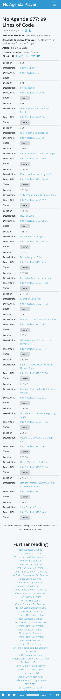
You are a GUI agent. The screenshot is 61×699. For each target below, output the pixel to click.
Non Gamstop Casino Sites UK (30, 622)
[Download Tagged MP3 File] (30, 30)
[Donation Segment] (30, 298)
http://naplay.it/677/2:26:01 (34, 324)
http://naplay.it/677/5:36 (32, 117)
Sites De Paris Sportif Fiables (30, 665)
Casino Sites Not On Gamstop (30, 593)
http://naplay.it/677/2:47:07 (34, 491)
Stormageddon (27, 87)
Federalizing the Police (31, 257)
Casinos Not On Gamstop (31, 615)
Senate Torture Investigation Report (38, 153)
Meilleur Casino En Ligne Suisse (30, 680)
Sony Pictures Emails (30, 507)
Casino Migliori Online (30, 644)
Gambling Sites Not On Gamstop (30, 571)
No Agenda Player (19, 4)
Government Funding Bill (32, 236)
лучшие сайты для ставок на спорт (30, 658)
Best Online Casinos (30, 578)
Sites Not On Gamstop (30, 633)
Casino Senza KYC (30, 673)
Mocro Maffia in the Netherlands (36, 278)
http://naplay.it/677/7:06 (32, 137)
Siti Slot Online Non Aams (31, 676)
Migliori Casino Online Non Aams (30, 557)
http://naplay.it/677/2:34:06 (34, 421)
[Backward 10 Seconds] (8, 695)
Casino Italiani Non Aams (30, 640)
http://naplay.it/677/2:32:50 (34, 373)
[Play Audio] (3, 695)
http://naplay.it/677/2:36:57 (34, 446)
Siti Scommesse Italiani (30, 687)
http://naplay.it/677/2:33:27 (34, 397)
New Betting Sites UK (30, 560)
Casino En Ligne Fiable (30, 582)
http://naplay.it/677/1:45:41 (34, 262)
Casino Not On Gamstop (30, 564)
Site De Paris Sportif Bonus (30, 655)
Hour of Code (27, 215)
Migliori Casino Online (30, 553)
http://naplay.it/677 (25, 56)
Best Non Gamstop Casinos (30, 567)
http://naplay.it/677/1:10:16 (34, 179)
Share (24, 98)
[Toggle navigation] (55, 4)
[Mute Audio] (57, 695)
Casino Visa (30, 651)
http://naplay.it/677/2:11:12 (34, 303)
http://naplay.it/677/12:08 (33, 158)
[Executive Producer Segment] (35, 174)
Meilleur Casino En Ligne (30, 669)
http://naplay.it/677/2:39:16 (34, 467)
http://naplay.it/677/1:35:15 (34, 241)
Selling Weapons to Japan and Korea (38, 194)
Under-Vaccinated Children (33, 462)
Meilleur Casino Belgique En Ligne (30, 647)
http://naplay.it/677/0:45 (32, 92)
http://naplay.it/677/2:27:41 (34, 348)
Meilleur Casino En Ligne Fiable (30, 607)
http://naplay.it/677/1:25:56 (34, 220)
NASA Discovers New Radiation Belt (38, 319)
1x (51, 695)
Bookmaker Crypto (30, 662)
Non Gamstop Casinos (30, 549)
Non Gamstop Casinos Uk (30, 586)
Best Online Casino (30, 600)
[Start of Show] (27, 67)
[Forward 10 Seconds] (14, 695)
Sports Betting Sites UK (30, 611)
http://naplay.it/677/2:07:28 (34, 282)
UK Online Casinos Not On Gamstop (30, 575)
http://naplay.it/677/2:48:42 (34, 512)
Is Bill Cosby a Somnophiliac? (34, 132)
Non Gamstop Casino (30, 596)
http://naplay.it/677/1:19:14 (34, 200)
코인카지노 (30, 684)
